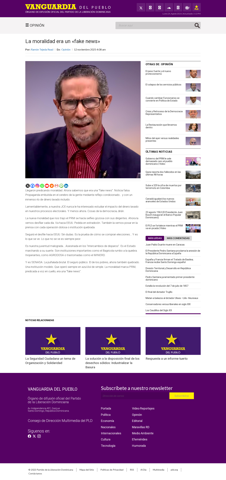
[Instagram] (37, 186)
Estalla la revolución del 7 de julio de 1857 (167, 286)
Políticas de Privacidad (111, 469)
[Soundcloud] (169, 7)
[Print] (52, 186)
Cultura (105, 439)
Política (106, 414)
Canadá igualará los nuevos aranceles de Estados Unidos (161, 200)
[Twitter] (141, 7)
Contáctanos (35, 473)
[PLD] (196, 7)
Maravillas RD (140, 427)
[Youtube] (47, 186)
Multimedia (158, 469)
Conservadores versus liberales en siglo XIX (168, 304)
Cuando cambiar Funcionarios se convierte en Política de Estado (163, 99)
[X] (28, 186)
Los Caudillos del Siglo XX (159, 310)
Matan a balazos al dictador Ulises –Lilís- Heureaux (172, 298)
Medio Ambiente (143, 433)
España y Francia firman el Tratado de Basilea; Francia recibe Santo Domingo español (169, 261)
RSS (132, 469)
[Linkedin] (66, 186)
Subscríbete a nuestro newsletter (137, 388)
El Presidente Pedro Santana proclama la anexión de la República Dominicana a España (173, 252)
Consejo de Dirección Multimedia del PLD (60, 421)
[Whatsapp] (42, 186)
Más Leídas (155, 238)
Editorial (137, 421)
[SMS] (61, 186)
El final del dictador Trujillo (159, 292)
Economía (107, 421)
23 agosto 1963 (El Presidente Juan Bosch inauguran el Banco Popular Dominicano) (164, 215)
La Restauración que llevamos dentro (161, 126)
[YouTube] (159, 7)
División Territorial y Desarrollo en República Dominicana (168, 269)
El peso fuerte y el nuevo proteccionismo (158, 72)
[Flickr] (178, 7)
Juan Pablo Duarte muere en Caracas (165, 244)
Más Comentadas (178, 238)
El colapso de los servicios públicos (163, 84)
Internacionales (111, 433)
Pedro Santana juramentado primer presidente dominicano (170, 278)
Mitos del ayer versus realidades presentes (162, 139)
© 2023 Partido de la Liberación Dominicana (50, 469)
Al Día (143, 469)
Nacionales (108, 427)
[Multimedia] (187, 7)
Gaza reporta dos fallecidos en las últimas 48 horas (163, 173)
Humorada (139, 445)
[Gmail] (56, 186)
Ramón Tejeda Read (42, 49)
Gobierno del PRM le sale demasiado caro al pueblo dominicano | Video (159, 161)
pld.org (174, 469)
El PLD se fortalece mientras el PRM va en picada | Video (164, 227)
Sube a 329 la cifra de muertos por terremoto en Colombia (163, 186)
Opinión (65, 49)
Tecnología (108, 445)
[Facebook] (150, 7)
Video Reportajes (143, 408)
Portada (106, 408)
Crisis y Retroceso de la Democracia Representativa (164, 112)
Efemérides (139, 439)
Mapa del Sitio (87, 469)
